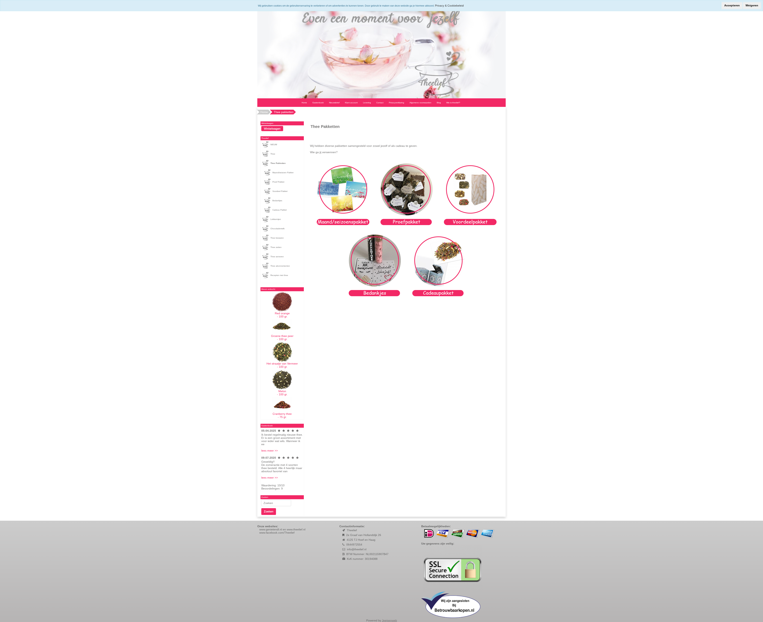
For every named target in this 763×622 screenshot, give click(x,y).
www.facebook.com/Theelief (276, 532)
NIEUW (273, 144)
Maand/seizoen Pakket (282, 172)
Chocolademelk (277, 228)
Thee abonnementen (280, 266)
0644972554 (354, 544)
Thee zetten (276, 247)
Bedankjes (277, 200)
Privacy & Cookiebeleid (449, 5)
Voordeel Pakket (280, 191)
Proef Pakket (278, 182)
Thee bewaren (277, 238)
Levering (367, 103)
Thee (272, 154)
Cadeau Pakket (279, 210)
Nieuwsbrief (334, 103)
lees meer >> (269, 450)
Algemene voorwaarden (420, 103)
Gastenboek (318, 103)
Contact (379, 103)
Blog (439, 103)
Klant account (351, 103)
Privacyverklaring (396, 103)
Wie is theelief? (453, 103)
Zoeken (268, 511)
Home (304, 103)
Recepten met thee (279, 275)
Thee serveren (277, 256)
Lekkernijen (275, 219)
